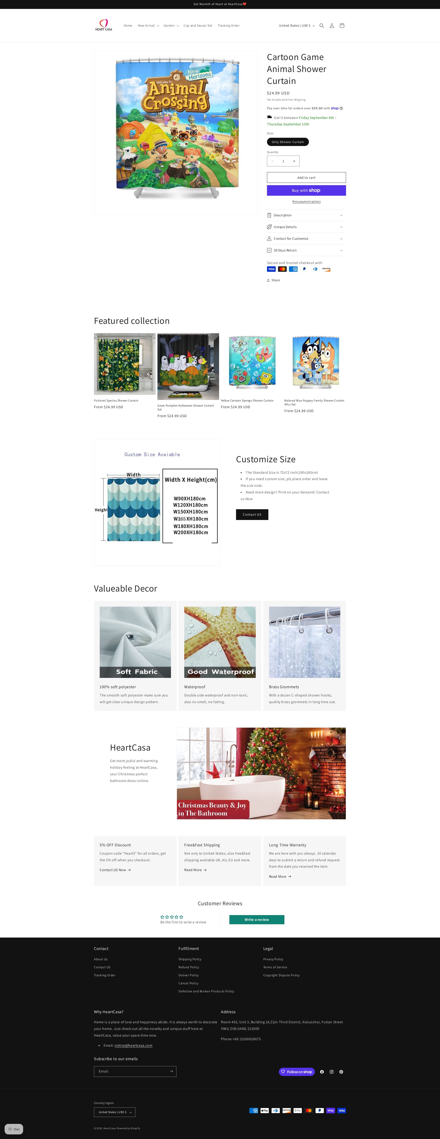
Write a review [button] (257, 919)
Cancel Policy (188, 983)
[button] (148, 25)
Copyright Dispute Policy (281, 975)
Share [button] (276, 280)
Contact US (252, 514)
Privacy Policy (273, 959)
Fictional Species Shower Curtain (116, 400)
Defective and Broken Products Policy (206, 991)
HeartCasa (109, 1128)
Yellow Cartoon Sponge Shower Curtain (247, 400)
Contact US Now (113, 869)
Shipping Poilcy (190, 959)
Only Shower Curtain (288, 142)
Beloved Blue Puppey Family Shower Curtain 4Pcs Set (314, 402)
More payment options (306, 201)
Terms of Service (275, 967)
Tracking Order (105, 975)
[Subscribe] (171, 1071)
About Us (101, 959)
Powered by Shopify (128, 1128)
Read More (193, 869)
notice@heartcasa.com (133, 1045)
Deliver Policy (188, 975)
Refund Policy (189, 967)
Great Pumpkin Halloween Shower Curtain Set (185, 407)
